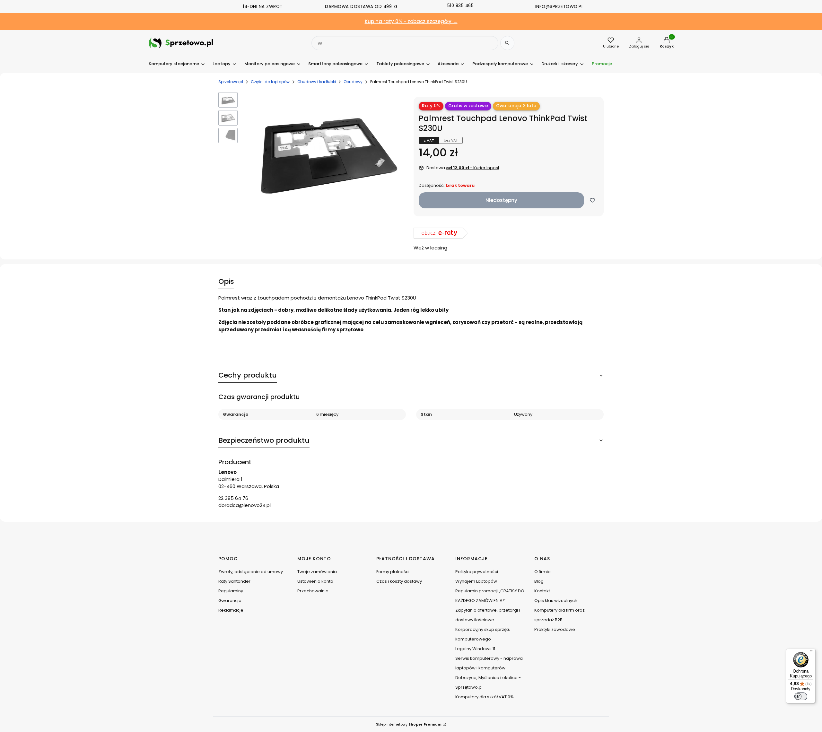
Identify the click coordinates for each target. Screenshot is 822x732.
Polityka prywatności (476, 572)
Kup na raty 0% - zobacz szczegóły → (411, 21)
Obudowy (353, 81)
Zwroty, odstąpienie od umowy (250, 572)
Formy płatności (392, 572)
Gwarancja (229, 600)
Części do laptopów (270, 81)
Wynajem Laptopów (476, 581)
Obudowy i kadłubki (316, 81)
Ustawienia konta (315, 581)
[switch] (800, 696)
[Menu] (812, 652)
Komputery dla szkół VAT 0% (484, 697)
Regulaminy (230, 591)
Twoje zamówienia (317, 572)
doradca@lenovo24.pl (244, 505)
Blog (539, 581)
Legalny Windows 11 (475, 649)
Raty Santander (234, 581)
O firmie (542, 572)
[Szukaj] (507, 43)
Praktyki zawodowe (554, 629)
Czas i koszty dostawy (399, 581)
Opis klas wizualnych (555, 600)
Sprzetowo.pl (230, 81)
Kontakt (542, 591)
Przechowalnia (312, 591)
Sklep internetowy (409, 724)
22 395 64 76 (233, 498)
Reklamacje (230, 610)
